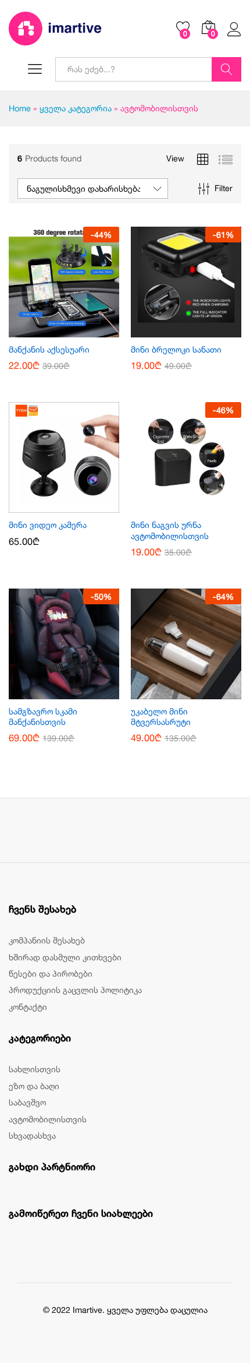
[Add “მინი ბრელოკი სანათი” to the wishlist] (199, 330)
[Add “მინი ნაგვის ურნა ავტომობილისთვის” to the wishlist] (199, 506)
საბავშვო (27, 1102)
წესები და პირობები (50, 973)
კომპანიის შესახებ (47, 940)
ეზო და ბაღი (34, 1086)
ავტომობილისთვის (48, 1119)
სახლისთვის (34, 1069)
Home (20, 108)
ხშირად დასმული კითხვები (65, 957)
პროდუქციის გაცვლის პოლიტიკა (75, 990)
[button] (50, 330)
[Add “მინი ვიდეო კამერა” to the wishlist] (77, 506)
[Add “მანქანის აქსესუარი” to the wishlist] (77, 330)
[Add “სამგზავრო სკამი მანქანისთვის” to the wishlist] (77, 692)
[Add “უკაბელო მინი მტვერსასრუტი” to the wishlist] (199, 692)
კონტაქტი (28, 1007)
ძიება (226, 69)
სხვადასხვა (32, 1135)
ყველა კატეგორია (76, 108)
